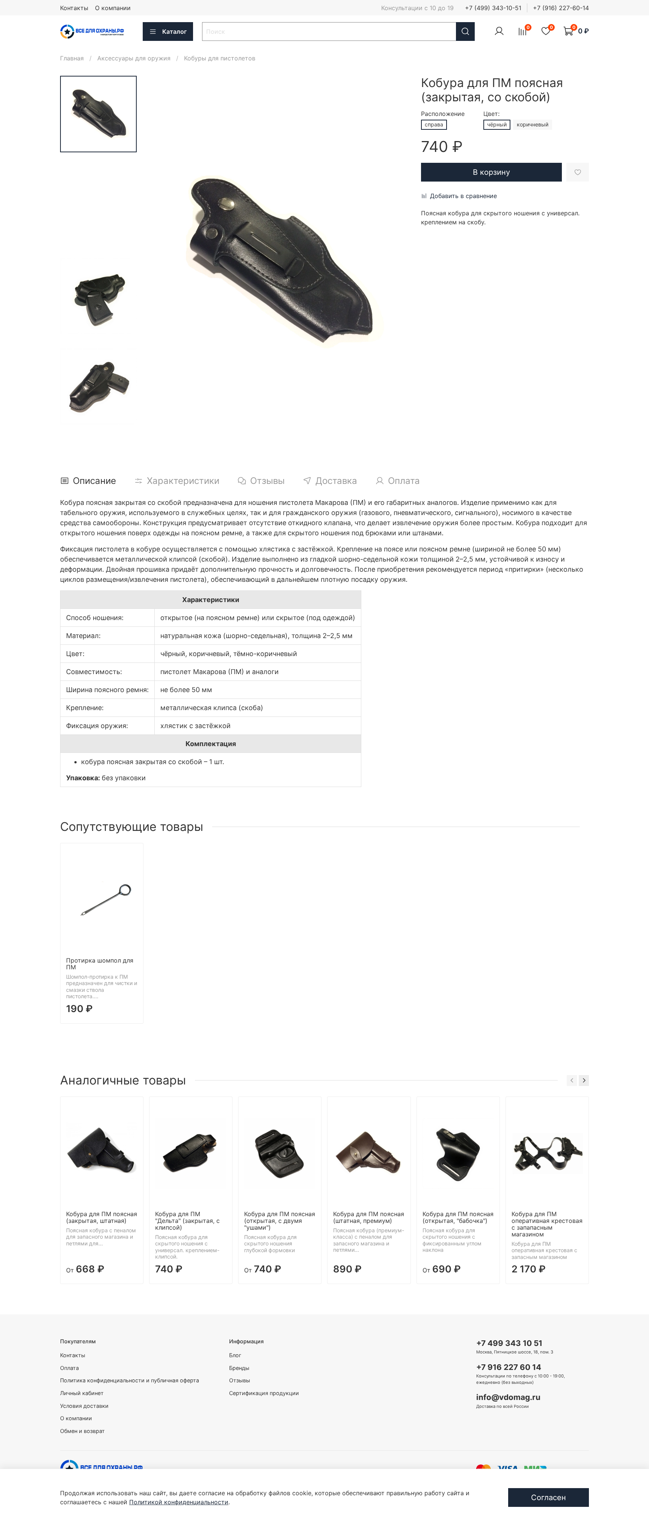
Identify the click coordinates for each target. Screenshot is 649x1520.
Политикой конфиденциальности (178, 1502)
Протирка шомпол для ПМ (99, 964)
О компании (113, 8)
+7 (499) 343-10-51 (493, 8)
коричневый (532, 124)
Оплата (69, 1368)
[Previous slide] (164, 261)
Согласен (548, 1497)
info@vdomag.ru (508, 1397)
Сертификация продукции (264, 1393)
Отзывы (239, 1380)
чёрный (497, 124)
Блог (235, 1355)
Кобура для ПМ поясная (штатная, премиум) (368, 1217)
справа (434, 124)
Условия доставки (84, 1406)
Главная (72, 58)
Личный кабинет (82, 1393)
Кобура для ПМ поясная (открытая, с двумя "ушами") (279, 1220)
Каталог (174, 31)
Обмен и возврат (82, 1431)
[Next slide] (394, 261)
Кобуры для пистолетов (219, 58)
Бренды (239, 1368)
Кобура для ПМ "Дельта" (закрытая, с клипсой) (187, 1220)
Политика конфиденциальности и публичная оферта (129, 1380)
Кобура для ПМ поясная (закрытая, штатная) (101, 1217)
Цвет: (491, 113)
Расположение (443, 113)
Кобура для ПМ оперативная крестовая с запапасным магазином (547, 1224)
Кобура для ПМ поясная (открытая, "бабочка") (458, 1217)
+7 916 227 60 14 (508, 1367)
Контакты (74, 8)
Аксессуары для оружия (134, 58)
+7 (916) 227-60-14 (561, 8)
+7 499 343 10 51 (509, 1343)
